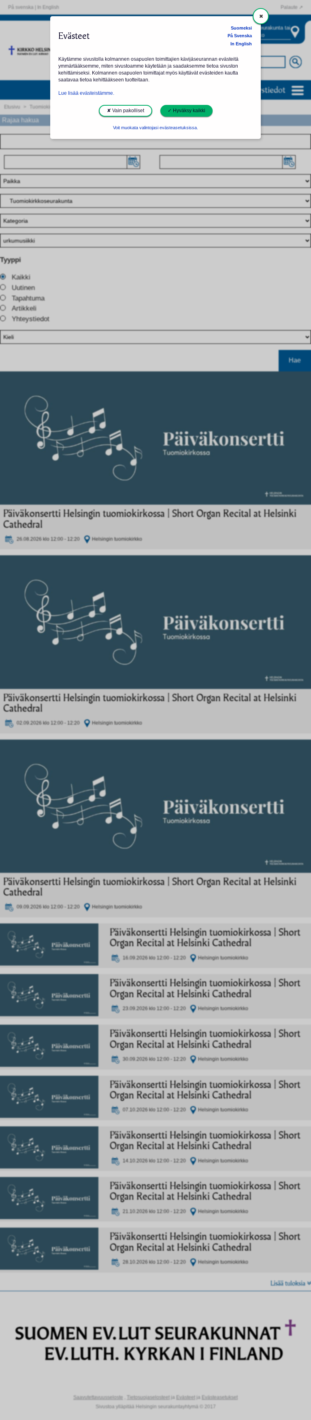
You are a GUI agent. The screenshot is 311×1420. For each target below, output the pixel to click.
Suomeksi (241, 28)
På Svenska (240, 35)
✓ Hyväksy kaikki (186, 110)
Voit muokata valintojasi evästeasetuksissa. (155, 127)
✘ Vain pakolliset (125, 110)
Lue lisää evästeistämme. (86, 93)
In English (241, 43)
